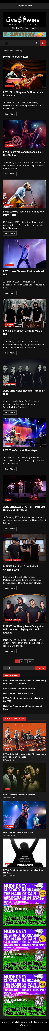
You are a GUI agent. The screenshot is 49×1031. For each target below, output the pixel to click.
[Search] (36, 43)
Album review (10, 384)
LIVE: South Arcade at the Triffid (18, 693)
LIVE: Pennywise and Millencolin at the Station (24, 134)
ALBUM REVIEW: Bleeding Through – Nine (24, 373)
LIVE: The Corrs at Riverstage (24, 432)
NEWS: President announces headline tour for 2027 (24, 853)
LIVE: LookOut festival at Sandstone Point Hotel (24, 194)
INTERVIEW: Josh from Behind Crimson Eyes (24, 548)
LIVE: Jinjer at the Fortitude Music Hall (24, 313)
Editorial (9, 560)
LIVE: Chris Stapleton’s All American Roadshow (24, 74)
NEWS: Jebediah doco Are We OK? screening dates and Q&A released (24, 737)
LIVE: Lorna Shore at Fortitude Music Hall (24, 253)
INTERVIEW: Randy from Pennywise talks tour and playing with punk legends (24, 608)
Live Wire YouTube (43, 43)
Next (31, 661)
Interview (17, 560)
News (8, 748)
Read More (10, 114)
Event (8, 500)
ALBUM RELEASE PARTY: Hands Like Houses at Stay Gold (24, 489)
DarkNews (39, 1022)
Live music (9, 86)
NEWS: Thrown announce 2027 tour (19, 688)
